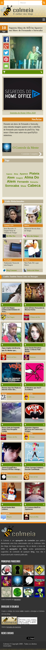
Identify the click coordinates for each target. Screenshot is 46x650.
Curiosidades (6, 314)
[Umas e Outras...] (6, 597)
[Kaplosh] (28, 575)
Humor (4, 353)
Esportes (27, 314)
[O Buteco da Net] (39, 586)
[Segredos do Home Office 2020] (23, 109)
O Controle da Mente (26, 147)
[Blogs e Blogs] (17, 597)
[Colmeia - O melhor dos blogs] (6, 15)
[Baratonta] (6, 586)
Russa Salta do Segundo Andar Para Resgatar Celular (11, 429)
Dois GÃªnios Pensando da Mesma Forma (34, 309)
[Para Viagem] (39, 575)
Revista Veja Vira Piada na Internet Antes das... (11, 388)
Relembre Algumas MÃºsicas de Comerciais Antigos (34, 429)
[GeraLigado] (28, 597)
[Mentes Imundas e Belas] (28, 586)
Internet (4, 393)
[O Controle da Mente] (17, 586)
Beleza (27, 353)
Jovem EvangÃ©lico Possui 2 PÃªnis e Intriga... (11, 468)
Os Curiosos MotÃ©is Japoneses (33, 508)
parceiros (17, 599)
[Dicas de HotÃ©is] (6, 575)
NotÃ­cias (4, 433)
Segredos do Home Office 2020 (23, 113)
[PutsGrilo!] (39, 597)
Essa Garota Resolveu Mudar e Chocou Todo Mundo (33, 349)
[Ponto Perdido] (17, 575)
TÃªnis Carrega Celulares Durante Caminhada (34, 468)
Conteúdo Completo (29, 154)
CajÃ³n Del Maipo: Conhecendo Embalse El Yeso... (11, 309)
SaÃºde (27, 473)
